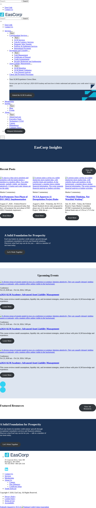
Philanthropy (14, 125)
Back (12, 33)
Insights (7, 104)
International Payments (22, 48)
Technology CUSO (16, 121)
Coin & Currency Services (24, 42)
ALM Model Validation (22, 70)
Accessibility (9, 503)
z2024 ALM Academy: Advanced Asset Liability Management (29, 294)
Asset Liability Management (19, 64)
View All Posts (89, 171)
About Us (8, 480)
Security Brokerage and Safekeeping (27, 61)
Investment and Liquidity (18, 51)
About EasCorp (15, 117)
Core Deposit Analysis (22, 72)
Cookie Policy (10, 499)
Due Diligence (14, 484)
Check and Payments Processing (21, 74)
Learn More (7, 307)
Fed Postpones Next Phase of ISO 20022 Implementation (14, 197)
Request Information (14, 131)
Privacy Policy (10, 497)
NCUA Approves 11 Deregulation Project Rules (45, 197)
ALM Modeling (20, 68)
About (7, 112)
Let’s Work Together (14, 252)
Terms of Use (10, 501)
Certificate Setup (15, 487)
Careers (12, 123)
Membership (9, 101)
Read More (7, 216)
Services (8, 31)
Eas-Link (8, 7)
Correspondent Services (18, 35)
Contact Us (9, 10)
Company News (15, 127)
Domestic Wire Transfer (23, 44)
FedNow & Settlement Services (25, 46)
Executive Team (15, 119)
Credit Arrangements (21, 59)
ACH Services (19, 40)
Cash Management (21, 55)
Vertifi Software (10, 489)
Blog (11, 108)
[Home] (11, 16)
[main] (48, 295)
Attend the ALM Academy (22, 95)
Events (11, 110)
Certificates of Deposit (22, 57)
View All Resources (87, 408)
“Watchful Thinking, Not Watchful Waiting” (77, 197)
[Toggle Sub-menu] (12, 31)
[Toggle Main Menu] (2, 137)
